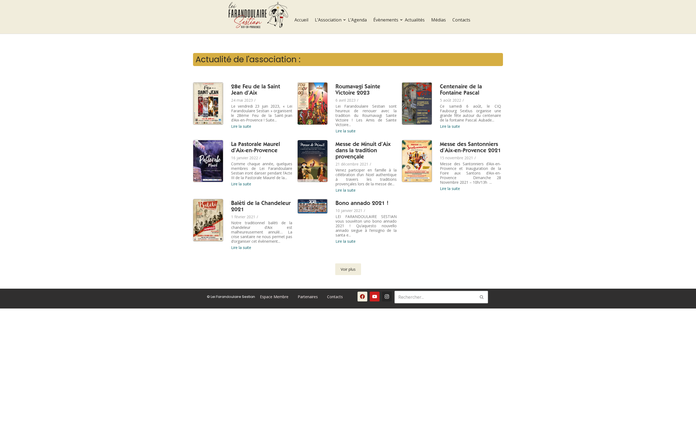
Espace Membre (274, 296)
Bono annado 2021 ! (362, 204)
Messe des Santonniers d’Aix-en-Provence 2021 (470, 148)
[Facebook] (362, 296)
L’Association (328, 20)
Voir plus (348, 269)
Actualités (415, 20)
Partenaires (308, 296)
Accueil (301, 20)
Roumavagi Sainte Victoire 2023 (357, 90)
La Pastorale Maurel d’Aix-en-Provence (255, 148)
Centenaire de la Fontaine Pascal (461, 90)
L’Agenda (357, 20)
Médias (438, 20)
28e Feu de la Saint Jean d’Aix (255, 90)
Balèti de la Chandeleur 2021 (261, 207)
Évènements (385, 20)
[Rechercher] (482, 297)
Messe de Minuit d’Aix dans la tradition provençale (362, 151)
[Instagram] (387, 296)
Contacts (461, 20)
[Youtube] (375, 296)
